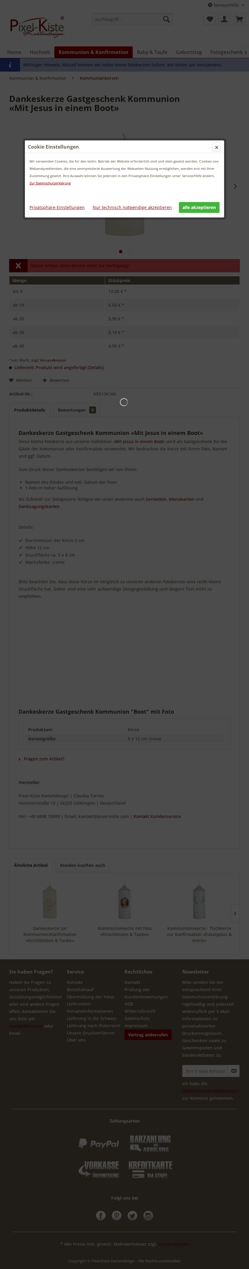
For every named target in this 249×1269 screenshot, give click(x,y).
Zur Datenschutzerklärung (50, 183)
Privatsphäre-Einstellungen (57, 207)
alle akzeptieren (199, 207)
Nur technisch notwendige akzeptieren (132, 207)
